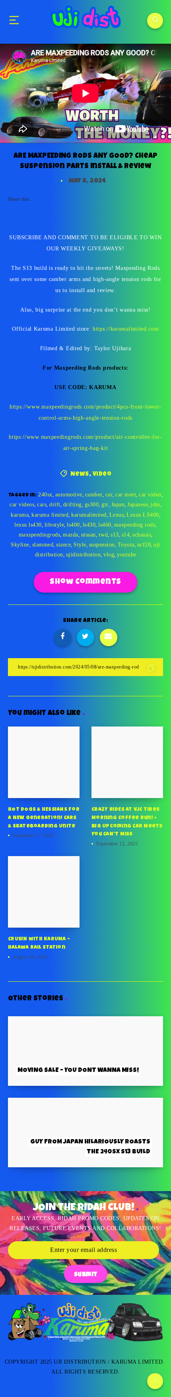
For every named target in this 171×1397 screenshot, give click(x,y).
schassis (141, 535)
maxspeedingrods (39, 535)
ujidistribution (83, 555)
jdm (155, 505)
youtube (126, 555)
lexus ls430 (28, 525)
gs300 (92, 505)
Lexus (116, 515)
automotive (68, 495)
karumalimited (89, 515)
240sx (45, 495)
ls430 (89, 525)
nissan (88, 535)
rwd (103, 535)
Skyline (20, 545)
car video (150, 495)
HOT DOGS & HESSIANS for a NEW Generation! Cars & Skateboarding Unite (44, 818)
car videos (22, 505)
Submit (85, 1275)
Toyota (126, 545)
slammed (43, 545)
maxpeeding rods (134, 525)
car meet (125, 495)
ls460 (104, 525)
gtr (105, 505)
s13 (115, 535)
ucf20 (144, 545)
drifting (72, 505)
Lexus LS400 (142, 515)
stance (63, 545)
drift (54, 505)
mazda (70, 535)
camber (94, 495)
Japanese (137, 505)
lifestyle (54, 525)
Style (80, 545)
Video (102, 474)
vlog (108, 555)
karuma (20, 515)
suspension (102, 545)
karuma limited (49, 515)
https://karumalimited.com (126, 329)
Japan (118, 505)
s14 (126, 535)
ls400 (73, 525)
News (79, 474)
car (109, 495)
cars (42, 505)
